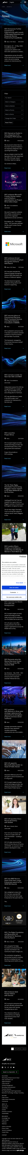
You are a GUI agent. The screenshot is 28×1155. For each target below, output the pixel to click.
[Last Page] (25, 1049)
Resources (5, 1116)
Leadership (4, 1108)
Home (3, 6)
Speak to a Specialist (9, 1072)
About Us (4, 1104)
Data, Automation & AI (7, 1079)
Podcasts (4, 1122)
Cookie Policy (5, 1132)
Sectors (4, 1095)
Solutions (5, 1076)
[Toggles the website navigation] (25, 2)
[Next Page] (22, 1049)
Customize (13, 592)
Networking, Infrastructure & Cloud (10, 1078)
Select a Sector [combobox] (9, 114)
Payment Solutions (6, 1089)
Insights (9, 6)
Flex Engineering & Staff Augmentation (11, 1091)
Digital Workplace (6, 1081)
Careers (4, 1109)
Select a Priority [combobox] (9, 110)
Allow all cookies (14, 587)
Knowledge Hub (6, 1118)
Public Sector (5, 1097)
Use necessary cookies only (14, 597)
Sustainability (5, 1113)
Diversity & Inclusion (7, 1111)
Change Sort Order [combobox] (10, 118)
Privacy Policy (5, 1128)
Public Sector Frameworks (8, 1099)
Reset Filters (8, 122)
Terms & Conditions (7, 1130)
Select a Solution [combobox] (10, 106)
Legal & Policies (6, 1126)
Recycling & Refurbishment (8, 1087)
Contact (4, 1135)
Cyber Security (5, 1083)
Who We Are (5, 1106)
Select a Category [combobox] (10, 102)
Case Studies (5, 1120)
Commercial (5, 1101)
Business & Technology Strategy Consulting (13, 1093)
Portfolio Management (7, 1085)
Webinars (4, 1123)
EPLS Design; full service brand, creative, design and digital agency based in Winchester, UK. (20, 1150)
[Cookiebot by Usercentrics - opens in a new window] (19, 557)
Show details (19, 582)
